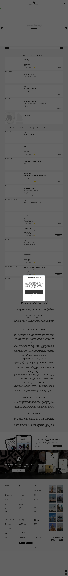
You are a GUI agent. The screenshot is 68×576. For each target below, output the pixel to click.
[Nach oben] (66, 574)
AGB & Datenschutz (34, 299)
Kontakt (39, 299)
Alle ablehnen (34, 293)
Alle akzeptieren (34, 290)
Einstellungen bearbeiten (34, 295)
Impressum (29, 299)
